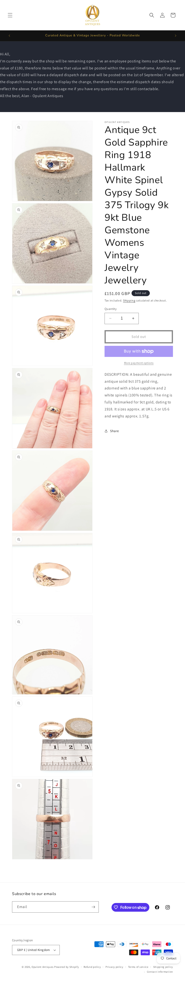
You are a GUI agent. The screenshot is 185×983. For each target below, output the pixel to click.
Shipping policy (163, 967)
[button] (10, 15)
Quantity (111, 309)
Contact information (160, 971)
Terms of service (138, 967)
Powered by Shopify (66, 967)
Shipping (129, 300)
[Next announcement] (175, 35)
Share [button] (114, 431)
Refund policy (92, 967)
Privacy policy (114, 967)
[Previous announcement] (9, 35)
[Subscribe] (93, 907)
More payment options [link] (139, 363)
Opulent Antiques (42, 967)
